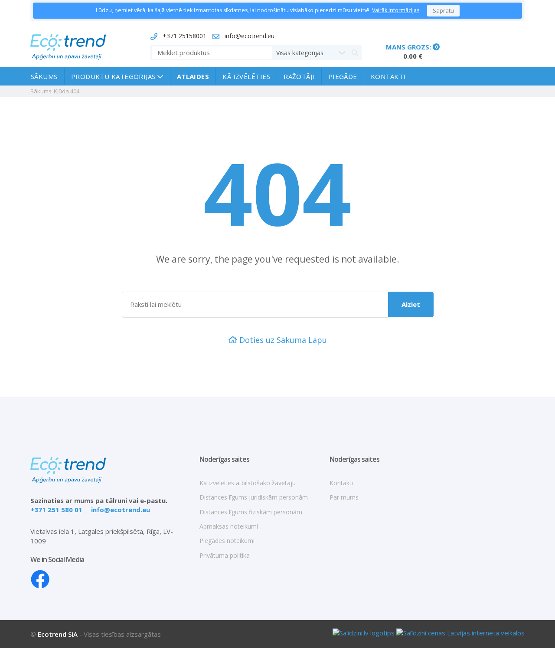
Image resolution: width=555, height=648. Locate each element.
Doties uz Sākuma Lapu (282, 340)
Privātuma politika (224, 555)
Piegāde (342, 76)
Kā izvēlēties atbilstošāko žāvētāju (247, 483)
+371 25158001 (184, 36)
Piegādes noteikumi (227, 540)
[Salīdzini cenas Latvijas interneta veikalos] (460, 632)
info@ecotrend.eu (249, 36)
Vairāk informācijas (395, 10)
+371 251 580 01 (56, 509)
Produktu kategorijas (114, 76)
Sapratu (443, 10)
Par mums (344, 497)
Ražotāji (299, 76)
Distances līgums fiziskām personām (250, 512)
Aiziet (411, 304)
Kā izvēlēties (246, 76)
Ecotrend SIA (58, 634)
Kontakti (388, 76)
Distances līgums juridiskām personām (253, 497)
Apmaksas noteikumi (228, 526)
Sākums (44, 76)
